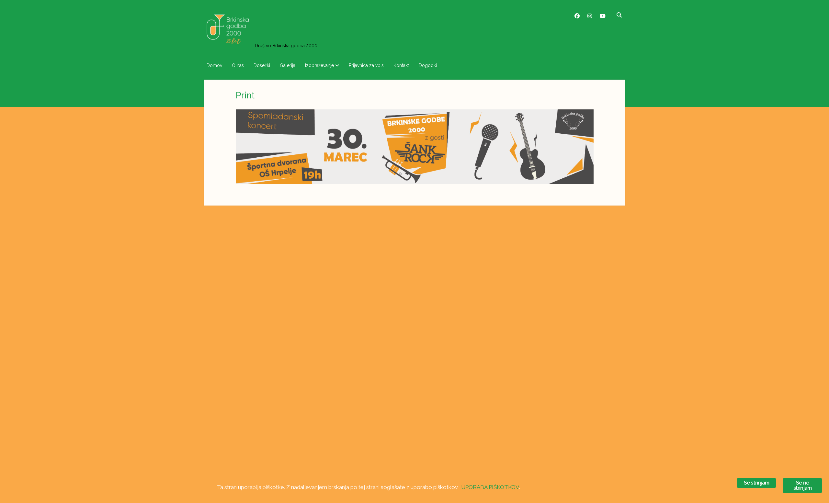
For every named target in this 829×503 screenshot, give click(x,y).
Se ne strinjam (802, 485)
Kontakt (401, 65)
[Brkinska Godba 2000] (228, 45)
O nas (238, 65)
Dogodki (428, 65)
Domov (214, 65)
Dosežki (262, 65)
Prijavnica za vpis (366, 65)
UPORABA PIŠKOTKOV (490, 487)
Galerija (287, 65)
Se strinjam (756, 483)
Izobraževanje (319, 65)
